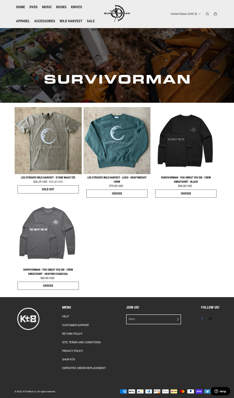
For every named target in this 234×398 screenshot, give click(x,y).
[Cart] (215, 14)
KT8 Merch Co (30, 391)
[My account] (207, 14)
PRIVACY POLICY (72, 351)
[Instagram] (210, 318)
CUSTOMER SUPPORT (75, 325)
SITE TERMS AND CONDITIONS (81, 342)
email (132, 319)
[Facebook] (202, 318)
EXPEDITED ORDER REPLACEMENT (84, 368)
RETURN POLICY (72, 333)
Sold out (48, 189)
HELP (65, 316)
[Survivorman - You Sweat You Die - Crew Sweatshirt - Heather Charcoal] (48, 232)
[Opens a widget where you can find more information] (220, 391)
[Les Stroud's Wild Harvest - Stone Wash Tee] (48, 140)
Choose (117, 193)
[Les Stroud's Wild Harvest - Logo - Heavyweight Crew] (117, 140)
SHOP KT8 (68, 359)
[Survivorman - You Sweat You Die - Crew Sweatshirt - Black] (185, 140)
